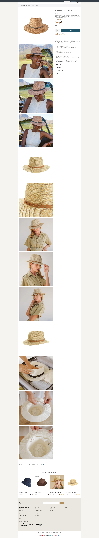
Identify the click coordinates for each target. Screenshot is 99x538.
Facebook (19, 503)
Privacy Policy (58, 532)
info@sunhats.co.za (70, 507)
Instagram (20, 503)
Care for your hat (37, 513)
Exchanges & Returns (22, 515)
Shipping (20, 513)
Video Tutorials (37, 515)
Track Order (21, 510)
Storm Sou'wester (23, 492)
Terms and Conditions (52, 532)
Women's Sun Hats (26, 5)
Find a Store (21, 512)
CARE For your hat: (59, 70)
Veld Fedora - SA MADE (70, 492)
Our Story (51, 510)
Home (21, 5)
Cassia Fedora (38, 492)
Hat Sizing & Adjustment (39, 510)
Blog (51, 512)
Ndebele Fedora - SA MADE (56, 492)
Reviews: (57, 73)
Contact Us (21, 518)
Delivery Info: (58, 67)
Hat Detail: (57, 38)
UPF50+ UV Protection (38, 512)
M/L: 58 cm (58, 27)
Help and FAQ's (21, 517)
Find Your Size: (58, 64)
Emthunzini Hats (24, 464)
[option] (26, 485)
